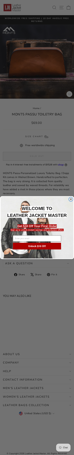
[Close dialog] (71, 199)
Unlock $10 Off (37, 246)
